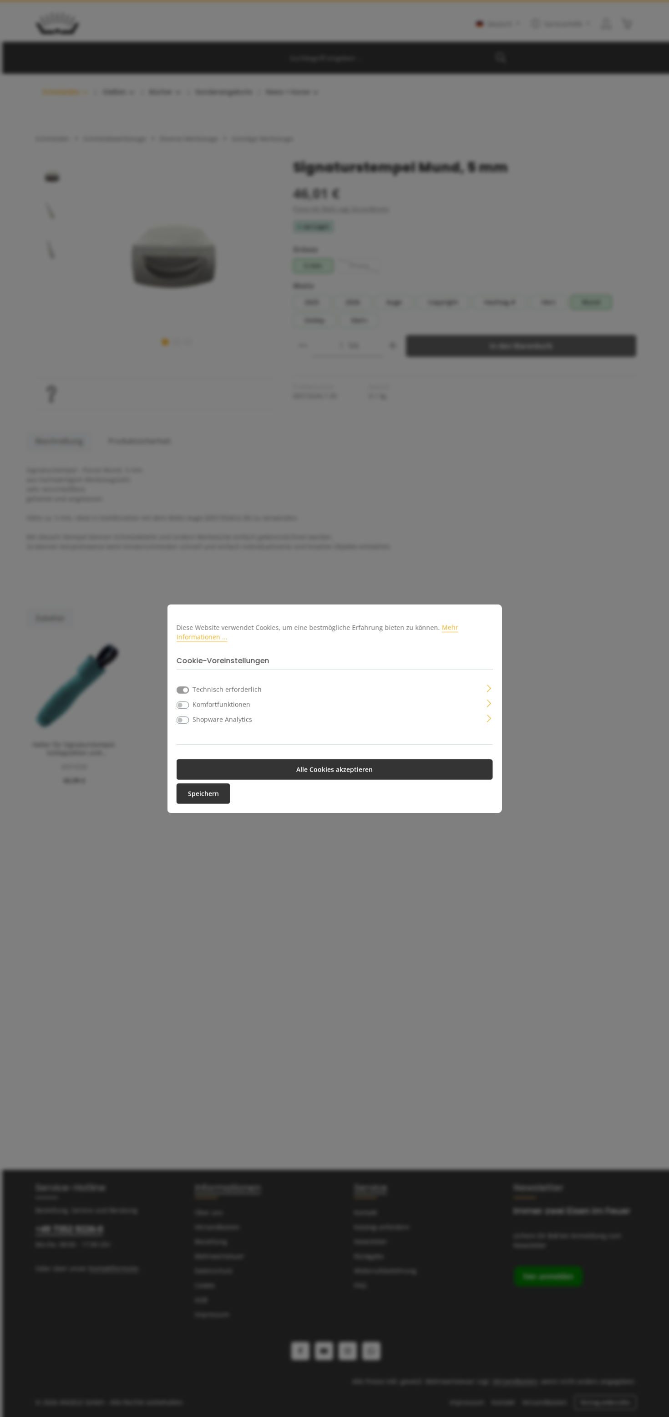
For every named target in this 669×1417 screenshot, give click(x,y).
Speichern (203, 793)
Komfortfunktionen (221, 704)
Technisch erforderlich (227, 689)
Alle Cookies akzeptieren (334, 769)
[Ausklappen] (489, 687)
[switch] (183, 705)
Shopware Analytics (222, 719)
